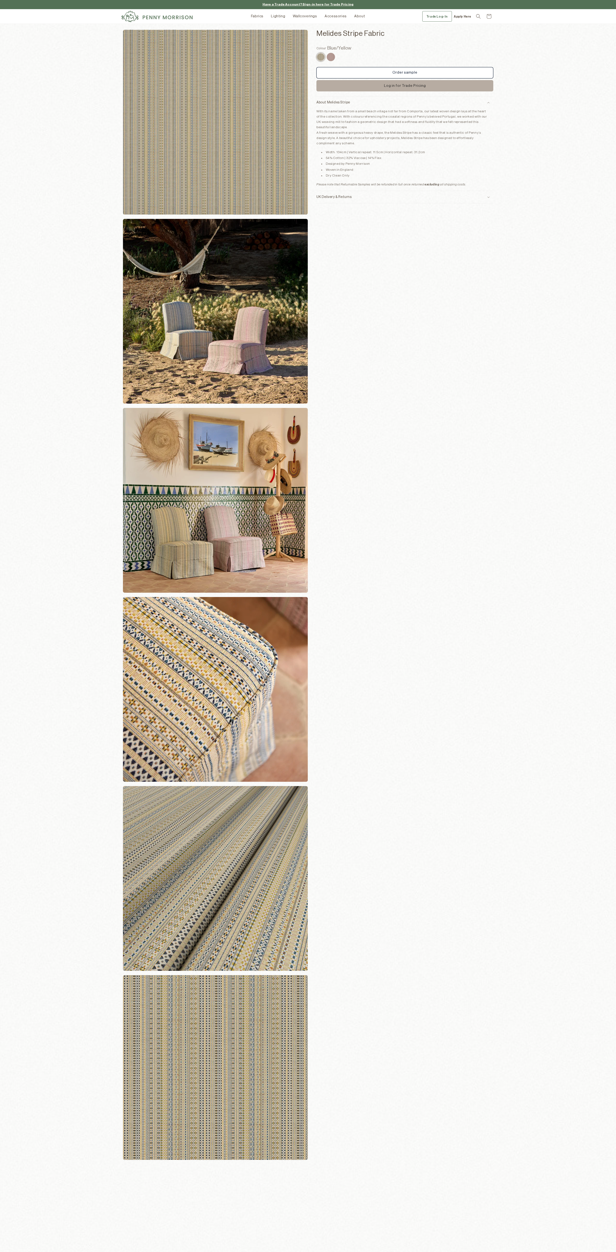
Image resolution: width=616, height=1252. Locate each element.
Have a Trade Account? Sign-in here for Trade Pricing (308, 4)
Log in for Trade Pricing (405, 86)
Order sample (404, 72)
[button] (478, 16)
